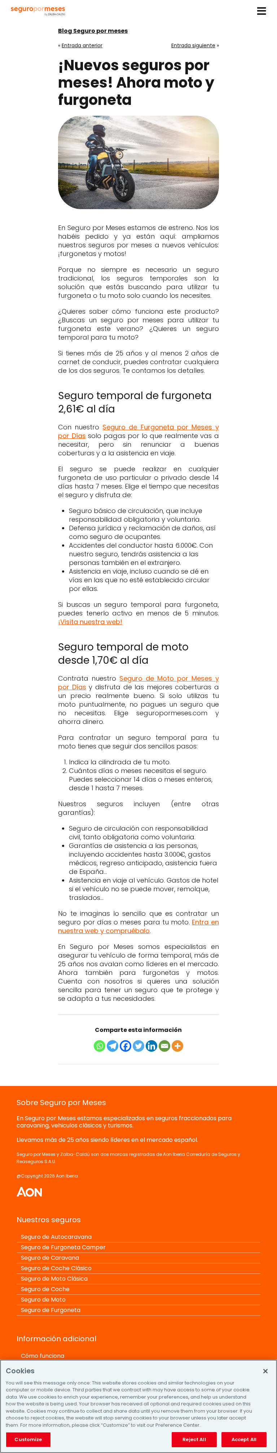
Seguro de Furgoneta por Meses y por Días (138, 431)
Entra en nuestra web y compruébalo (138, 926)
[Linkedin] (151, 1046)
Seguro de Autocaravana (56, 1237)
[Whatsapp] (99, 1046)
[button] (261, 13)
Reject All (194, 1439)
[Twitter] (138, 1046)
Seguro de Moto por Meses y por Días (138, 683)
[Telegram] (112, 1046)
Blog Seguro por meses (93, 31)
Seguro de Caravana (50, 1258)
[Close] (265, 1371)
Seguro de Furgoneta (50, 1310)
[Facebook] (125, 1046)
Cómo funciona (42, 1356)
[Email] (164, 1046)
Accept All (244, 1439)
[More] (177, 1046)
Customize (28, 1439)
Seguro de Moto (43, 1299)
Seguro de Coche (45, 1289)
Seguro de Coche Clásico (56, 1268)
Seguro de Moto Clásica (54, 1279)
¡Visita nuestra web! (90, 621)
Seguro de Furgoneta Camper (63, 1247)
